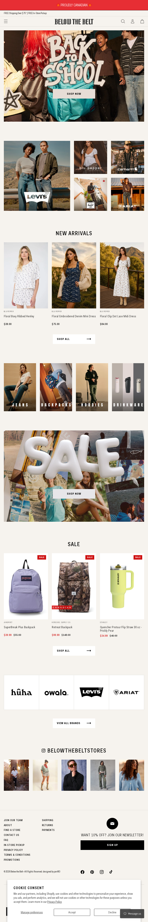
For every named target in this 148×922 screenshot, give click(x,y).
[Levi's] (37, 176)
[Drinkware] (128, 387)
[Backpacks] (56, 387)
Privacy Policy (54, 902)
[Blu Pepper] (90, 157)
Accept (72, 912)
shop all (63, 339)
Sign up (112, 845)
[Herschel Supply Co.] (90, 194)
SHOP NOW (74, 94)
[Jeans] (20, 387)
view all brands (68, 723)
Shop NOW (74, 493)
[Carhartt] (127, 157)
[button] (6, 21)
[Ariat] (127, 194)
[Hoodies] (92, 387)
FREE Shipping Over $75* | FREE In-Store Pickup (25, 13)
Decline (112, 912)
